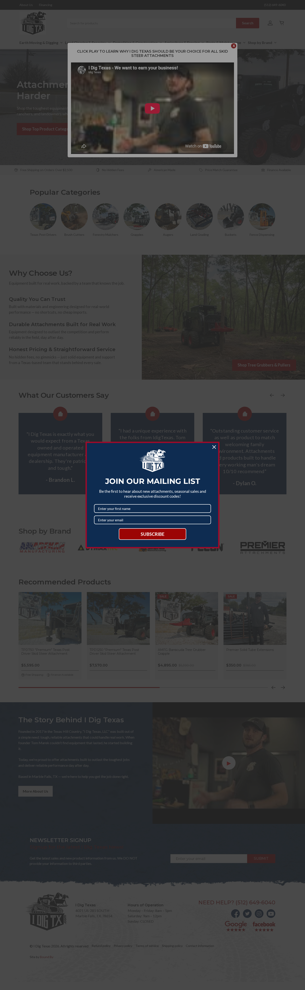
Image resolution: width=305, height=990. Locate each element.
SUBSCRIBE (152, 534)
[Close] (214, 447)
